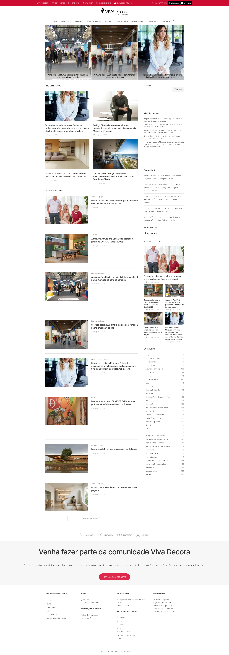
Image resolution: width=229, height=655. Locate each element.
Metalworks (121, 617)
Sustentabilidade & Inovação (165, 460)
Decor (165, 400)
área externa (165, 365)
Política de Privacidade (89, 615)
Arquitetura (65, 21)
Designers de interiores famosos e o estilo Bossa (114, 449)
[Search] (173, 21)
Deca (119, 628)
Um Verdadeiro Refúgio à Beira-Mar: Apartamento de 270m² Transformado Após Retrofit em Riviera (114, 176)
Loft (165, 429)
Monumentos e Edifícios (165, 443)
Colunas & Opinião (165, 390)
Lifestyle (165, 425)
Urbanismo (165, 474)
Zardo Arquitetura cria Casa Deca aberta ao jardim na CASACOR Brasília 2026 (163, 125)
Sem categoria (165, 457)
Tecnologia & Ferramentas (165, 464)
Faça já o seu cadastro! (114, 576)
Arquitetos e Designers (165, 369)
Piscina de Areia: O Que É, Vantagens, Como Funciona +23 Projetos (163, 199)
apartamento (165, 362)
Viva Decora (44, 3)
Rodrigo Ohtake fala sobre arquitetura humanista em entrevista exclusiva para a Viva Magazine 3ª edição (115, 128)
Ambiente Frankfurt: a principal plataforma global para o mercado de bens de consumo (162, 131)
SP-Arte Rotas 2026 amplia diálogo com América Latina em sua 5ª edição (101, 76)
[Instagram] (164, 21)
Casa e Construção (125, 3)
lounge (165, 432)
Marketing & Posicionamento (165, 439)
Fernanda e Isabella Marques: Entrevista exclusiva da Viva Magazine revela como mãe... (152, 76)
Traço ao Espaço (122, 21)
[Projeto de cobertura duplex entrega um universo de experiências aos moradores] (66, 210)
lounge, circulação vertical (165, 436)
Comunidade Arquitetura (162, 605)
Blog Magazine (105, 3)
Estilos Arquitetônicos (165, 418)
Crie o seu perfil (123, 605)
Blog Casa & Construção (162, 602)
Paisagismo (165, 450)
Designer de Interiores (94, 21)
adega (165, 355)
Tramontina (121, 624)
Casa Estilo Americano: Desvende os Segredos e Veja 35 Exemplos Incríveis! (162, 187)
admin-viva (148, 176)
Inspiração (75, 3)
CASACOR (165, 386)
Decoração (108, 21)
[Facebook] (161, 21)
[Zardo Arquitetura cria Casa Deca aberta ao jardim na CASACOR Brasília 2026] (66, 248)
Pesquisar (147, 85)
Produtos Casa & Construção (164, 608)
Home (56, 21)
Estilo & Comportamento (165, 414)
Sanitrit (119, 621)
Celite (119, 639)
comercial (165, 393)
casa (165, 383)
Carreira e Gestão (137, 21)
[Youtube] (169, 21)
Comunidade (60, 3)
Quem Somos (86, 600)
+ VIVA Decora (152, 21)
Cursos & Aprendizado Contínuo (165, 397)
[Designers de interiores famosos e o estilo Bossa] (66, 458)
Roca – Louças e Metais (126, 635)
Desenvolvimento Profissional (165, 407)
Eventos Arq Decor (165, 421)
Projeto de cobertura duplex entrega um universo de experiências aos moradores (163, 119)
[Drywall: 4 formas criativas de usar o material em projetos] (66, 497)
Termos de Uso (87, 618)
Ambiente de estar (165, 358)
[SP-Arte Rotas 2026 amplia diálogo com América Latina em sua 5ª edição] (101, 52)
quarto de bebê (165, 453)
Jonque (146, 208)
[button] (49, 53)
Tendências (78, 21)
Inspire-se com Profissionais (163, 611)
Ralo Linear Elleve (123, 632)
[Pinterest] (167, 21)
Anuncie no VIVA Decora (90, 602)
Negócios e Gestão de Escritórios (165, 446)
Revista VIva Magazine (161, 600)
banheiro (165, 376)
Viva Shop (89, 3)
